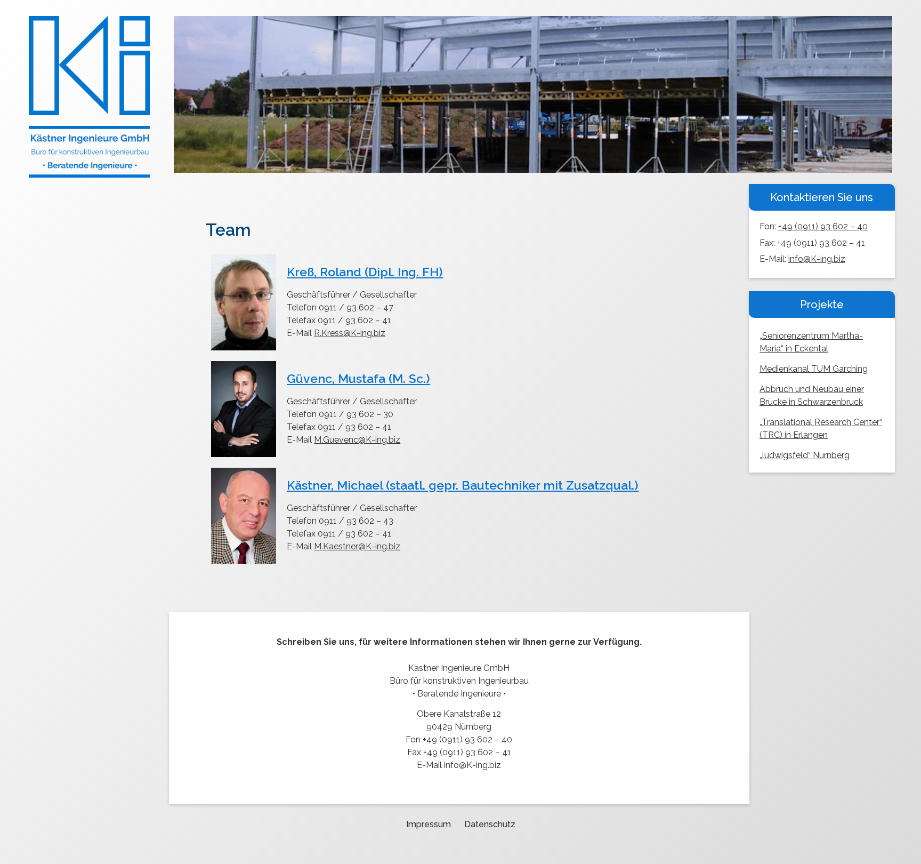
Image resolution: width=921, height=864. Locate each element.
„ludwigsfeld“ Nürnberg (805, 455)
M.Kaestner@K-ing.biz (357, 546)
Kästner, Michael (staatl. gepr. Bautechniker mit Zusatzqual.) (463, 485)
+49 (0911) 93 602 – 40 (823, 226)
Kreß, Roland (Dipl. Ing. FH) (365, 272)
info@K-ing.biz (816, 259)
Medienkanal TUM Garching (814, 369)
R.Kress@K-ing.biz (349, 333)
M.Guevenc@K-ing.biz (357, 440)
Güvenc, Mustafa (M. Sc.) (358, 378)
